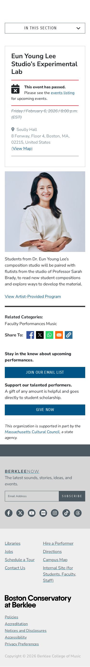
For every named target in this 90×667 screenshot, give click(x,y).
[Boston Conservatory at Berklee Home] (45, 601)
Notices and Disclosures (26, 630)
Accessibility (16, 637)
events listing (62, 93)
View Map (22, 148)
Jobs (9, 551)
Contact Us (15, 568)
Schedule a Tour (20, 560)
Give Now (45, 409)
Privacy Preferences (22, 644)
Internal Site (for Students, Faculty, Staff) (59, 574)
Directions (52, 551)
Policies (11, 617)
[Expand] (78, 28)
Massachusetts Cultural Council (32, 432)
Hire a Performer (58, 543)
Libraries (12, 543)
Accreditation (16, 624)
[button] (68, 335)
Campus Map (55, 560)
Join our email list (55, 372)
